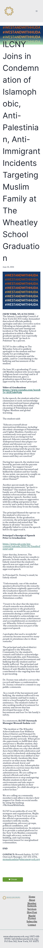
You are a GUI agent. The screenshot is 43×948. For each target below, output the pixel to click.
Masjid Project (32, 916)
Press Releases (10, 36)
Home (32, 896)
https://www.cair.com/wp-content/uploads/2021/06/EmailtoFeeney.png (21, 546)
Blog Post (32, 912)
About (32, 900)
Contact (32, 924)
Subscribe (32, 921)
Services (31, 909)
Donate (14, 879)
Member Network (31, 904)
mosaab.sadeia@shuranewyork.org (21, 859)
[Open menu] (37, 11)
